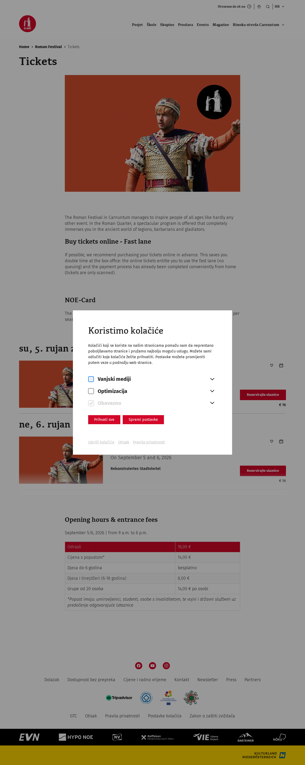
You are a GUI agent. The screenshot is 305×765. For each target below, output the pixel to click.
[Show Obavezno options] (212, 403)
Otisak (123, 442)
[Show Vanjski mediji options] (212, 379)
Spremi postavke (143, 419)
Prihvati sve (104, 419)
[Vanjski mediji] (91, 379)
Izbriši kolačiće (101, 442)
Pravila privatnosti (149, 442)
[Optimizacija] (91, 391)
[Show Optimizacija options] (212, 391)
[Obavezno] (91, 403)
